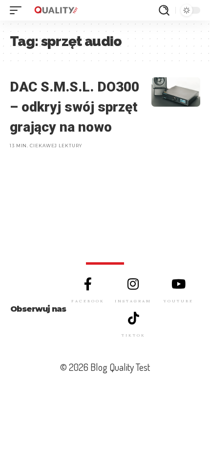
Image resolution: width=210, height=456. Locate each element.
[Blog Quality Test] (55, 10)
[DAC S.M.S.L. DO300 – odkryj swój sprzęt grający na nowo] (175, 92)
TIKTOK (134, 335)
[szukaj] (164, 10)
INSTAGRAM (133, 300)
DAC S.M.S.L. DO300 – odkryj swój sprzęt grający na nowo (74, 107)
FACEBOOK (88, 300)
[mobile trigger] (18, 10)
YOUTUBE (178, 300)
